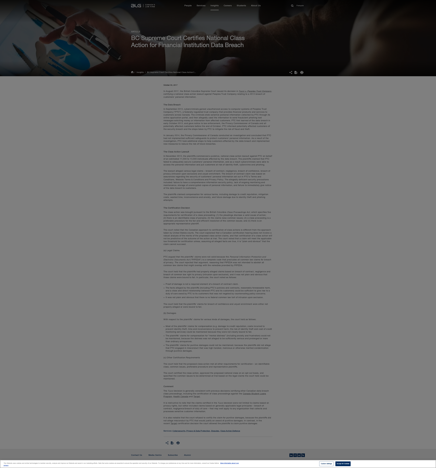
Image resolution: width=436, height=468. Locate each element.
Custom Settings (326, 463)
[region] (218, 464)
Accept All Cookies (343, 463)
